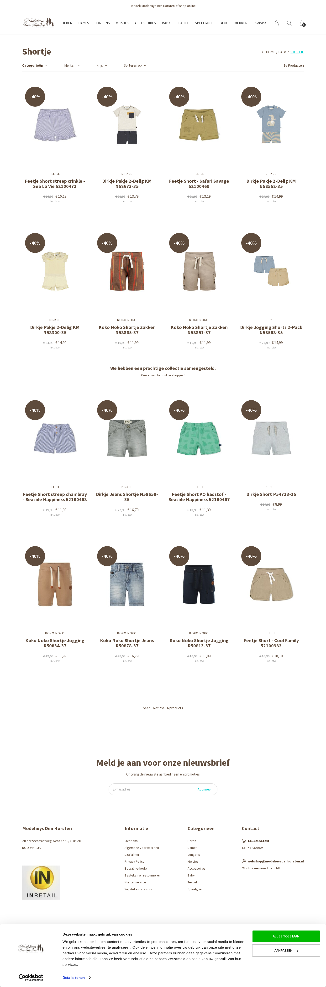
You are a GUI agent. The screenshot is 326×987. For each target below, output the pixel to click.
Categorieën (32, 65)
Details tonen (74, 978)
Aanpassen (283, 950)
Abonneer (205, 789)
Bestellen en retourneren (143, 875)
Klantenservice (135, 882)
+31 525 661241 (258, 841)
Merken (240, 23)
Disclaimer (132, 854)
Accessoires (145, 23)
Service (260, 23)
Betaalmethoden (136, 868)
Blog (224, 23)
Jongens (102, 23)
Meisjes (122, 23)
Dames (83, 23)
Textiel (182, 23)
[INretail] (41, 882)
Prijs (99, 65)
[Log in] (277, 23)
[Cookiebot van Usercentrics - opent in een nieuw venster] (31, 977)
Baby (166, 23)
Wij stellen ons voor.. (139, 889)
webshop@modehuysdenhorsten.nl (275, 861)
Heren (67, 23)
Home (270, 52)
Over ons (131, 841)
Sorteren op (133, 65)
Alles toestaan (286, 936)
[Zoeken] (289, 23)
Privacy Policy (134, 861)
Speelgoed (204, 23)
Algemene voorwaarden (142, 848)
